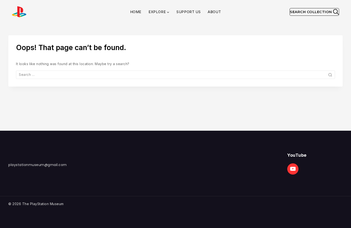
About (214, 12)
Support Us (188, 12)
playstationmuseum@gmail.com (37, 164)
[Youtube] (292, 169)
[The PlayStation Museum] (19, 11)
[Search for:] (175, 75)
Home (135, 12)
